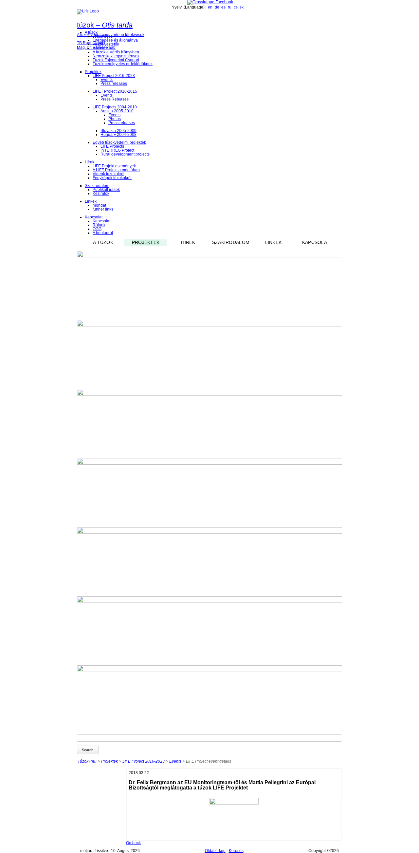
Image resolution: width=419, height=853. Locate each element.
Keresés (236, 850)
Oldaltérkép (215, 850)
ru (229, 7)
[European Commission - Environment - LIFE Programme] (88, 11)
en (210, 7)
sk (242, 7)
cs (236, 7)
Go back (133, 843)
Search (87, 750)
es (223, 7)
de (217, 7)
